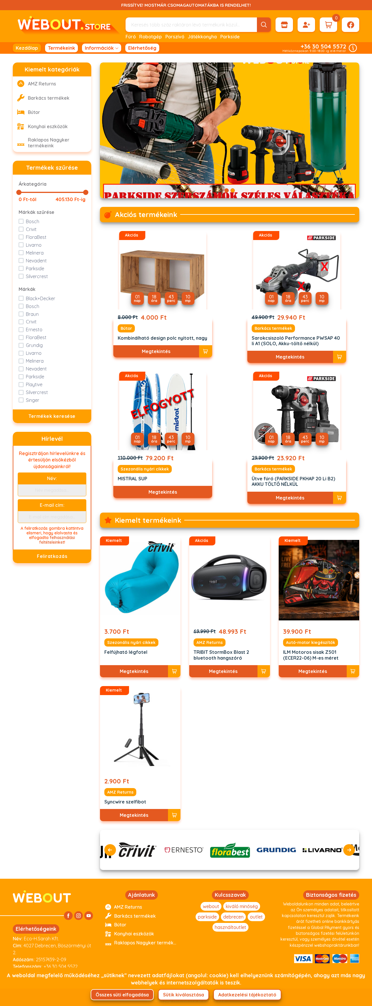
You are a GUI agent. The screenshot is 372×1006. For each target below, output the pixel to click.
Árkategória (32, 184)
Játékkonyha (202, 37)
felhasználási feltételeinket (57, 540)
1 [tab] (226, 190)
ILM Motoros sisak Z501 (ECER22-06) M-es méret (311, 654)
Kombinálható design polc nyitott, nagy (162, 338)
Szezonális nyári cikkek (145, 469)
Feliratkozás (52, 556)
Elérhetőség (142, 48)
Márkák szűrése (36, 212)
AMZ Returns (209, 642)
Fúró (131, 37)
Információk (99, 48)
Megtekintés (156, 351)
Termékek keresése (52, 416)
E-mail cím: (52, 505)
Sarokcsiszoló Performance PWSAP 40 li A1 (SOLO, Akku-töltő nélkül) (296, 340)
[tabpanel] (229, 130)
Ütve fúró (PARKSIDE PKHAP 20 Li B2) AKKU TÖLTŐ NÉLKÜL (293, 481)
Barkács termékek (273, 328)
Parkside (230, 37)
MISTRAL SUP (132, 478)
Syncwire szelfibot (125, 802)
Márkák (27, 289)
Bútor (126, 328)
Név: (52, 478)
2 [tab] (232, 190)
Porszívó (174, 37)
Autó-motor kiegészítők (310, 642)
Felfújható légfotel (125, 652)
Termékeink (61, 48)
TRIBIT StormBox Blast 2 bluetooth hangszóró (221, 654)
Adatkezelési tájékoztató (247, 995)
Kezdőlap (27, 48)
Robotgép (150, 37)
